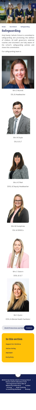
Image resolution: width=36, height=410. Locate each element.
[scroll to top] (18, 374)
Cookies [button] (27, 385)
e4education (17, 385)
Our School (13, 27)
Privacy (9, 387)
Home (4, 27)
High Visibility (21, 387)
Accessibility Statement (13, 389)
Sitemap (27, 389)
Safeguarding (25, 27)
